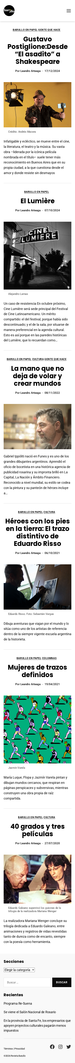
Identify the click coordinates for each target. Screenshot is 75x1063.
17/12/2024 (52, 71)
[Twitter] (68, 1046)
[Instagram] (60, 1046)
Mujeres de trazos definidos (37, 671)
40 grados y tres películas (37, 830)
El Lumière (38, 201)
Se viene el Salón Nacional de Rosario (30, 1012)
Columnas (49, 658)
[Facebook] (52, 1046)
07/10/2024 (52, 210)
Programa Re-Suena (18, 1003)
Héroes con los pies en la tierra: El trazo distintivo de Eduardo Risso (37, 532)
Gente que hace (49, 29)
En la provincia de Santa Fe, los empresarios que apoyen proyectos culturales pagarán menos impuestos (37, 1025)
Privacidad (19, 1048)
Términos (8, 1048)
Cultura (38, 359)
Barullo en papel (25, 29)
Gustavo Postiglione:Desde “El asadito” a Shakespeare (37, 50)
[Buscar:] (26, 983)
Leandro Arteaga (30, 71)
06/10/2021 (52, 553)
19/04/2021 (52, 684)
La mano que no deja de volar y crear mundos (37, 376)
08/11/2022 (52, 392)
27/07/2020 (52, 843)
